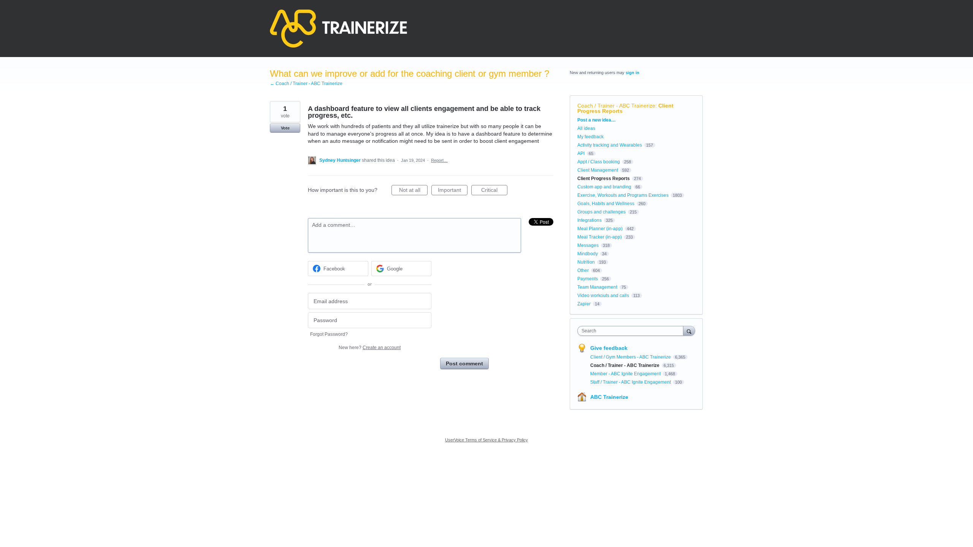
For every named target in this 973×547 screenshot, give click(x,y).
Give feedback (609, 348)
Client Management (597, 170)
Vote (285, 128)
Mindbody (587, 253)
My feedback (590, 136)
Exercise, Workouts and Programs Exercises (623, 195)
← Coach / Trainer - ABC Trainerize (306, 83)
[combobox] (632, 331)
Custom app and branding (604, 187)
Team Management (597, 287)
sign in (632, 72)
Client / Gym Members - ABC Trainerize (631, 357)
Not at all (413, 191)
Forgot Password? (329, 334)
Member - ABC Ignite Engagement (626, 373)
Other (583, 270)
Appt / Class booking (598, 161)
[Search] (689, 330)
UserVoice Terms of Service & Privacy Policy (486, 440)
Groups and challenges (601, 212)
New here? (370, 347)
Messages (588, 245)
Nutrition (586, 262)
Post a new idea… (596, 120)
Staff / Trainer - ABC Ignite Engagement (631, 382)
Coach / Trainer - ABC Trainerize (616, 106)
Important (452, 191)
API (581, 153)
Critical (494, 191)
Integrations (589, 220)
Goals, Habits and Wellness (605, 203)
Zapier (584, 304)
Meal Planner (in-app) (600, 228)
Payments (587, 278)
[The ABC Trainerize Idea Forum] (338, 28)
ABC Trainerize (609, 397)
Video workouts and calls (603, 295)
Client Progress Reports (603, 178)
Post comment (464, 363)
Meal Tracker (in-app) (599, 237)
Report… (439, 160)
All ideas (586, 128)
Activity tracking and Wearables (609, 145)
